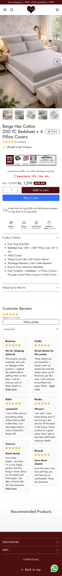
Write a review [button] (31, 322)
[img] (16, 345)
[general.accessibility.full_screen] (58, 19)
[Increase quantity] (17, 190)
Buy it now (31, 198)
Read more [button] (11, 389)
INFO (5, 550)
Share (54, 131)
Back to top (33, 569)
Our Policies (11, 542)
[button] (5, 9)
